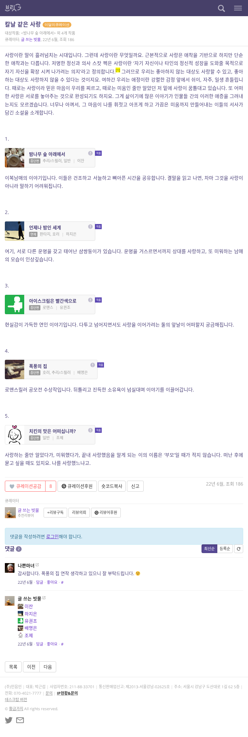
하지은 (31, 614)
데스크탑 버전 (16, 699)
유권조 (31, 621)
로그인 (52, 536)
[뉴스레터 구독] (20, 720)
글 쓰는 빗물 (31, 39)
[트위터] (9, 720)
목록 (13, 667)
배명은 (31, 628)
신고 (135, 486)
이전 (31, 667)
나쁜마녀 (26, 565)
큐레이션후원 (79, 486)
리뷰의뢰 (79, 512)
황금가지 (16, 708)
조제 (29, 635)
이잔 (29, 606)
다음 (48, 667)
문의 (49, 693)
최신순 (209, 548)
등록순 (225, 548)
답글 (39, 582)
